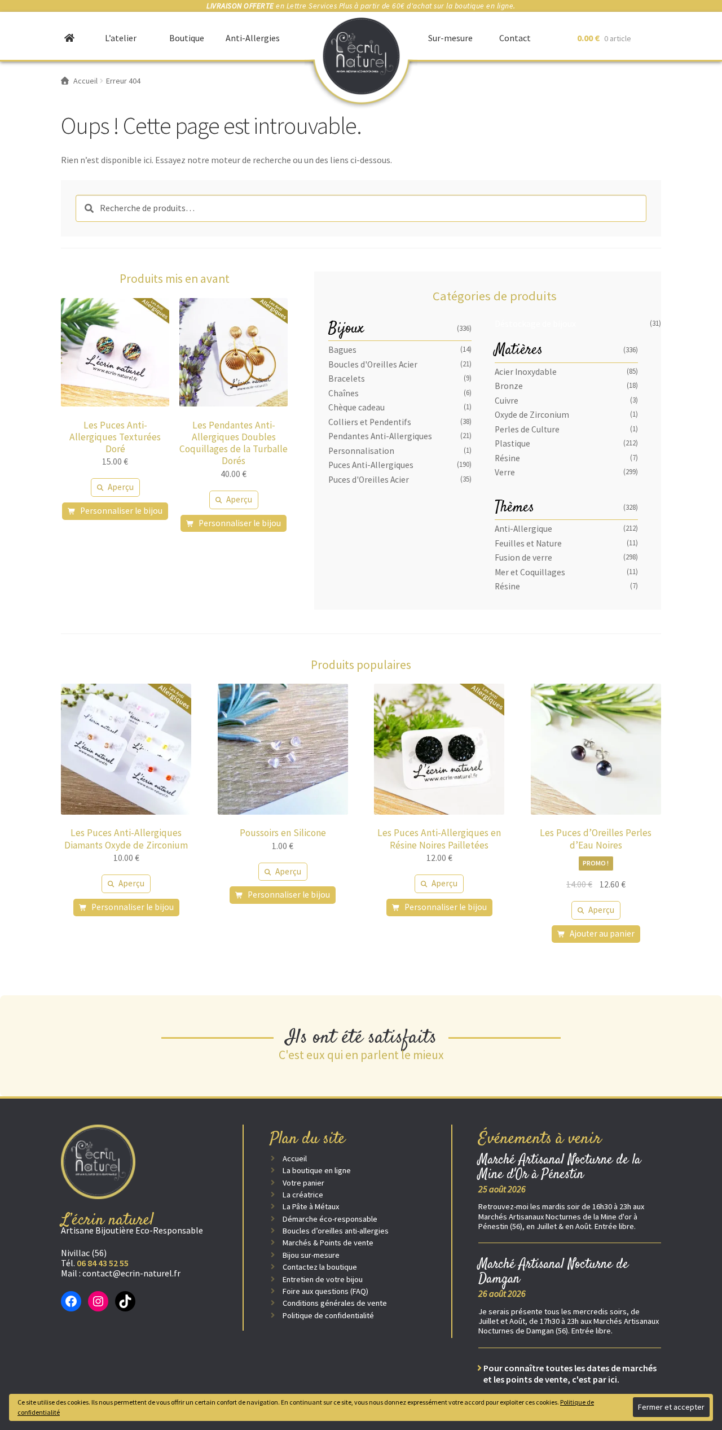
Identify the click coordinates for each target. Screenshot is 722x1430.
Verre (505, 472)
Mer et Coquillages (530, 572)
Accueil (295, 1158)
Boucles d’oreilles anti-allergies (336, 1231)
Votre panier (303, 1183)
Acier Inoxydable (526, 371)
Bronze (509, 386)
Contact (515, 37)
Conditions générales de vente (335, 1303)
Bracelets (346, 378)
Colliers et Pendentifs (369, 422)
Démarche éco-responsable (330, 1219)
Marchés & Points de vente (328, 1242)
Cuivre (506, 400)
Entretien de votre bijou (323, 1279)
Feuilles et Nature (528, 543)
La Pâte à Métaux (311, 1206)
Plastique (512, 443)
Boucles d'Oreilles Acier (372, 364)
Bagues (342, 349)
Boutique (186, 37)
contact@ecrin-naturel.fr (131, 1273)
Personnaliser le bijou (132, 907)
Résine (507, 458)
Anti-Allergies (253, 37)
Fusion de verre (523, 557)
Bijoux (346, 328)
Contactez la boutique (320, 1267)
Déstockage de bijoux (535, 323)
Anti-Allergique (523, 528)
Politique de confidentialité (328, 1315)
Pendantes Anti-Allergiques (380, 436)
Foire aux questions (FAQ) (325, 1291)
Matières (519, 350)
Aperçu (121, 487)
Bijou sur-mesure (311, 1255)
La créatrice (303, 1195)
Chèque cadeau (356, 407)
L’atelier (121, 37)
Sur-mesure (450, 37)
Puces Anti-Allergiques (370, 465)
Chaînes (343, 393)
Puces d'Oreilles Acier (368, 479)
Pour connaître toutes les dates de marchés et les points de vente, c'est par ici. (570, 1373)
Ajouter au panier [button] (602, 933)
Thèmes (514, 507)
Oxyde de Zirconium (532, 414)
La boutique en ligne (317, 1170)
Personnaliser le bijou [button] (121, 510)
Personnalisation (361, 450)
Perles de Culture (527, 429)
